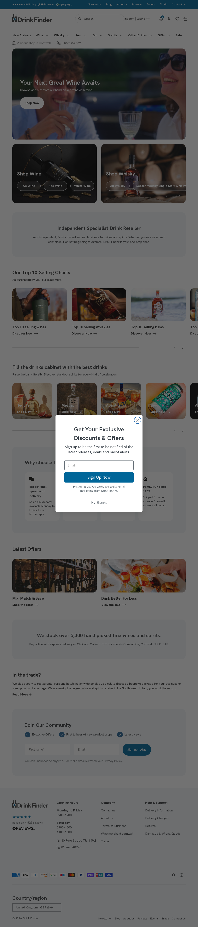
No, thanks (99, 502)
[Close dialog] (137, 420)
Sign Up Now (99, 477)
